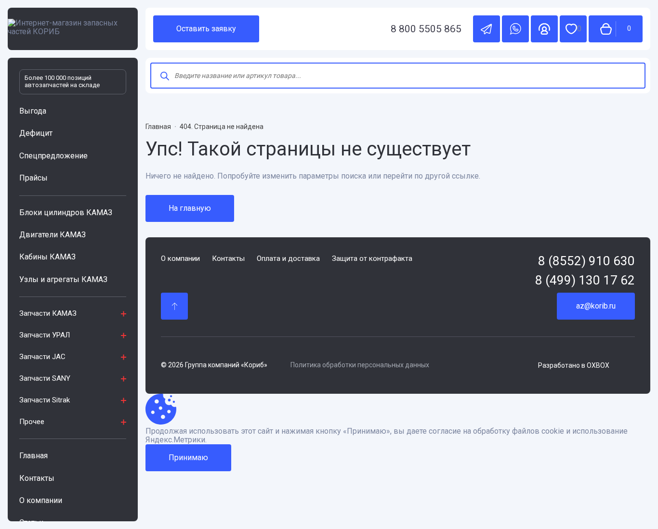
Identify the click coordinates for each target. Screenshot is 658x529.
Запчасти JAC (42, 356)
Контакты (36, 478)
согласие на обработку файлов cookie (496, 431)
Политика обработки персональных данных (359, 365)
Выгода (32, 111)
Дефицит (36, 133)
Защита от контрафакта (372, 259)
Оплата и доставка (288, 259)
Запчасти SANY (44, 378)
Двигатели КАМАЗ (52, 234)
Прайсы (33, 177)
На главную (190, 208)
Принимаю (188, 457)
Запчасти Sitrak (44, 400)
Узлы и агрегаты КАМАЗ (63, 279)
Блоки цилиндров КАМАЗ (65, 212)
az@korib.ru (596, 305)
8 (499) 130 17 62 (585, 280)
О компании (40, 500)
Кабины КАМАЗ (47, 256)
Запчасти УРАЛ (44, 335)
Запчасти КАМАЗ (48, 313)
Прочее (31, 421)
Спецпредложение (53, 155)
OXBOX (598, 365)
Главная (33, 455)
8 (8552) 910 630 (586, 261)
